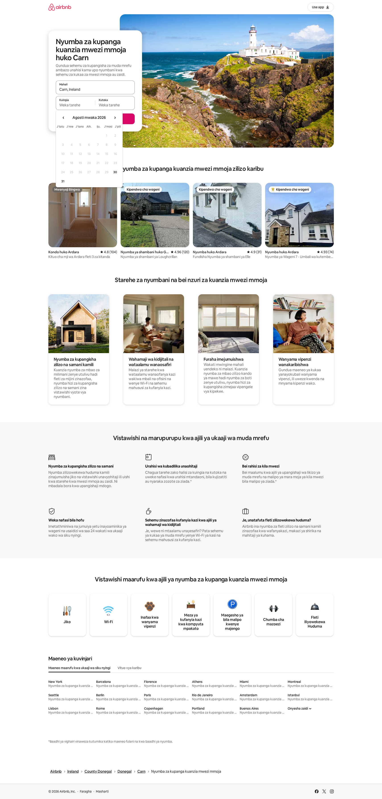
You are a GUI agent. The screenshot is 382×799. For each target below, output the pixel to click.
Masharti (102, 791)
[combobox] (95, 89)
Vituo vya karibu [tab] (129, 668)
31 (62, 181)
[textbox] (75, 105)
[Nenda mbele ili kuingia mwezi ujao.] (115, 117)
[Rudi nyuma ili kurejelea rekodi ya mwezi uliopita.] (63, 117)
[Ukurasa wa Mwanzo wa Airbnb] (59, 7)
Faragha (86, 791)
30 (115, 172)
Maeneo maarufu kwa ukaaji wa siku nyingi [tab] (79, 668)
